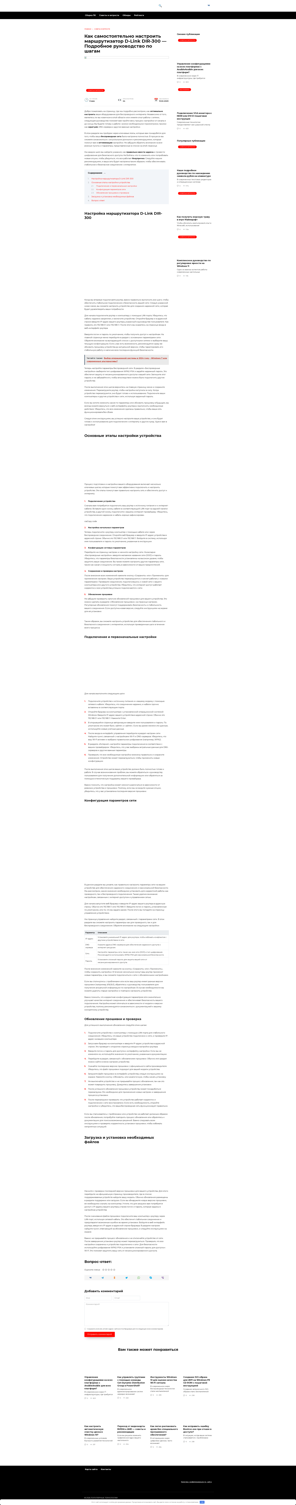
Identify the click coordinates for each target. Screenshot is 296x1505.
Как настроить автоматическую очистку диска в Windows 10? (93, 1430)
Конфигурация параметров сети (111, 189)
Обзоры (127, 15)
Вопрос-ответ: (98, 200)
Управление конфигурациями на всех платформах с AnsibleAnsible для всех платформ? (193, 68)
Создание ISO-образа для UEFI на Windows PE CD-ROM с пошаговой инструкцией (196, 1381)
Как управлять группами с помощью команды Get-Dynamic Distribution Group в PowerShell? (131, 1381)
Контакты (106, 1469)
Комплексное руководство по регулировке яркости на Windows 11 (194, 263)
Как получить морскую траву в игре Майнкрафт (193, 218)
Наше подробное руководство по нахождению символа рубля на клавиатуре (194, 173)
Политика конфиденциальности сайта (196, 1482)
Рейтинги (139, 15)
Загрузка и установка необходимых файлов (112, 196)
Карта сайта (91, 1469)
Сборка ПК (90, 15)
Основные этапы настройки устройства (110, 182)
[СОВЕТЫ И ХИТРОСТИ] (194, 59)
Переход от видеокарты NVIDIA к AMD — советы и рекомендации (131, 1429)
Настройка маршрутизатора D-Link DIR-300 (112, 179)
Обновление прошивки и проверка (112, 193)
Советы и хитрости (109, 15)
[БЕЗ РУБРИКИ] (194, 108)
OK (202, 1502)
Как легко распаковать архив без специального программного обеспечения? (164, 1430)
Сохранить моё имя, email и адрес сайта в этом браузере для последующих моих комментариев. (125, 1329)
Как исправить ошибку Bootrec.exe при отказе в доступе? (197, 1429)
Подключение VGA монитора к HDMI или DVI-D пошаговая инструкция (194, 116)
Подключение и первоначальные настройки (116, 186)
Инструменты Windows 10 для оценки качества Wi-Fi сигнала (163, 1380)
